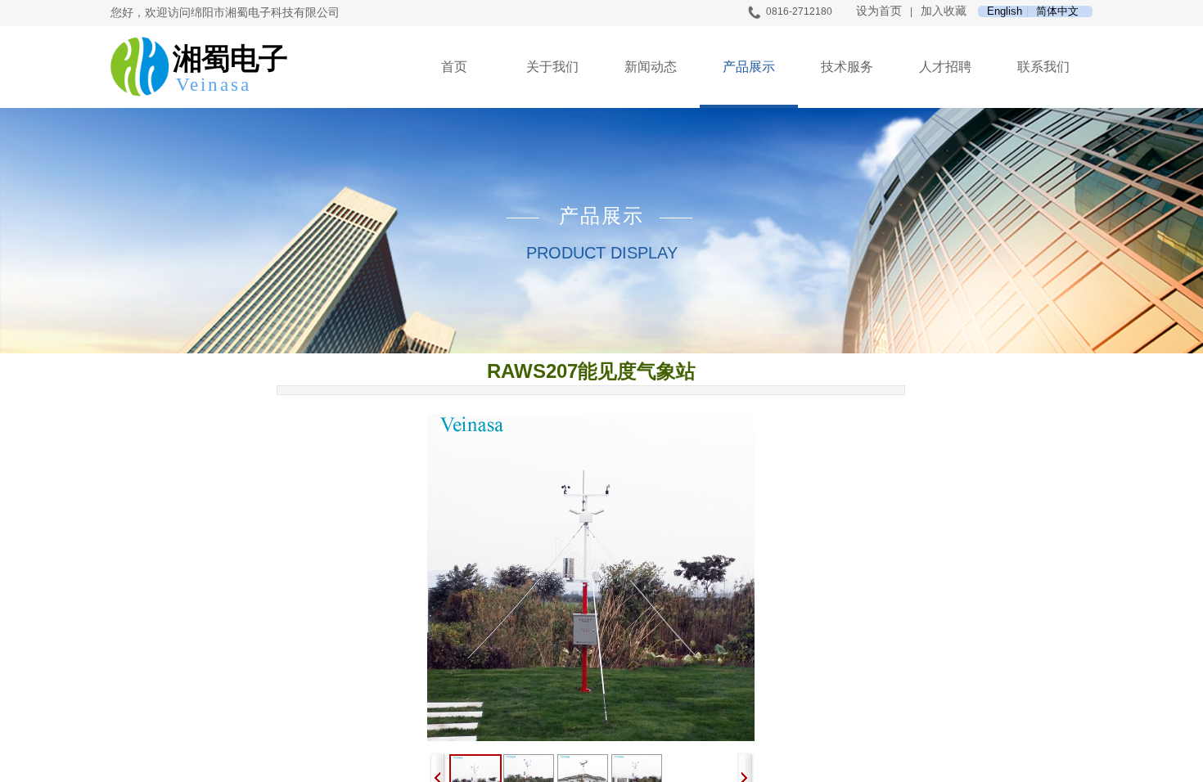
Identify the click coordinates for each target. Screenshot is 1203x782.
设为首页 (879, 11)
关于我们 (552, 67)
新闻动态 (650, 67)
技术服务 (847, 67)
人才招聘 (945, 67)
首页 (454, 67)
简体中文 (1057, 11)
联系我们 (1043, 67)
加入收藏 (943, 11)
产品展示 (749, 67)
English (1004, 11)
